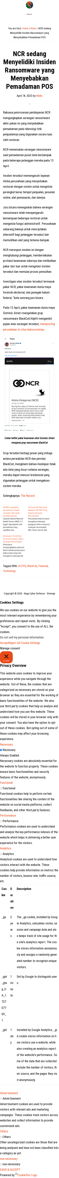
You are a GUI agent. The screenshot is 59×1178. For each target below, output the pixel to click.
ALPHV (22, 566)
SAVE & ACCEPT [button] (10, 1169)
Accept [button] (4, 643)
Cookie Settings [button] (30, 643)
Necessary (9, 750)
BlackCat (32, 566)
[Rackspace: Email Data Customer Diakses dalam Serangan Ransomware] (15, 546)
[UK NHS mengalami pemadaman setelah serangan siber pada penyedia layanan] (15, 518)
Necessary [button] (6, 744)
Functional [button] (6, 782)
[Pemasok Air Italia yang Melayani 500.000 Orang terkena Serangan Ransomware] (40, 518)
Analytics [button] (5, 848)
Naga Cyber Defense (29, 5)
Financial (43, 566)
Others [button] (4, 1131)
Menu (29, 14)
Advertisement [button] (9, 1093)
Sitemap (51, 593)
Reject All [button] (14, 643)
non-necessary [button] (9, 1159)
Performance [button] (8, 815)
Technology (9, 571)
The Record (28, 496)
